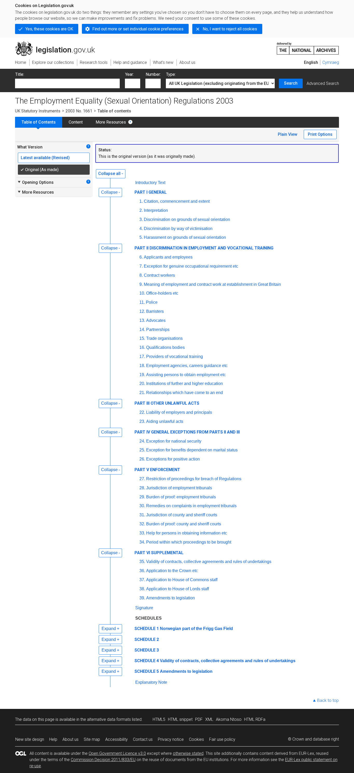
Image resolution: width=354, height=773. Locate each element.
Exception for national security (173, 441)
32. (142, 524)
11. (142, 302)
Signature (144, 608)
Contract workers (159, 275)
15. (142, 338)
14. (142, 329)
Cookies (196, 739)
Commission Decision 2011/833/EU (103, 759)
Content (76, 122)
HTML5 (159, 719)
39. (142, 598)
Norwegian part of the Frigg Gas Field (196, 628)
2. (141, 210)
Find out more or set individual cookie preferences (137, 28)
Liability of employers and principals (179, 412)
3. (141, 219)
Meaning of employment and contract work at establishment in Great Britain (212, 284)
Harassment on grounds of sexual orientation (185, 237)
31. (142, 515)
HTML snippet (180, 719)
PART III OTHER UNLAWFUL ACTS (166, 403)
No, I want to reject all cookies (230, 28)
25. (142, 450)
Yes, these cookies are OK (49, 28)
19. (142, 374)
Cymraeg (330, 62)
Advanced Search (323, 83)
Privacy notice (171, 739)
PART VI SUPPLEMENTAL (158, 552)
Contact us (143, 739)
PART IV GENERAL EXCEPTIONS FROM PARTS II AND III (187, 432)
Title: (19, 74)
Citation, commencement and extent (177, 201)
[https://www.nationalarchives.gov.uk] (308, 46)
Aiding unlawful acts (164, 421)
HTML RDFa (254, 719)
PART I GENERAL (150, 192)
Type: (171, 74)
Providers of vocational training (174, 356)
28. (142, 488)
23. (142, 421)
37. (142, 580)
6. (141, 257)
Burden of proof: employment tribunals (181, 497)
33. (142, 533)
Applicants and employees (168, 257)
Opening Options (35, 182)
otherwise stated (188, 753)
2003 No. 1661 (79, 111)
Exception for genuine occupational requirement (191, 266)
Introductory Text (150, 182)
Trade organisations (164, 338)
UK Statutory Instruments (37, 111)
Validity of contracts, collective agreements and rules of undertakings (208, 561)
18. (142, 365)
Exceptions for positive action (173, 459)
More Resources (111, 122)
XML (209, 719)
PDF (199, 719)
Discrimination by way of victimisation (178, 228)
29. (142, 497)
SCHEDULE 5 (146, 671)
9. (141, 284)
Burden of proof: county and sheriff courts (183, 524)
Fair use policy (222, 739)
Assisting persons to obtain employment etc (186, 374)
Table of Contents (39, 122)
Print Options (320, 134)
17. (142, 356)
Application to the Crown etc (172, 570)
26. (142, 459)
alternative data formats (109, 719)
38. (142, 589)
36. (142, 570)
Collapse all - (110, 173)
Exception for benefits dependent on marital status (192, 450)
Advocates (156, 320)
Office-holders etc (162, 293)
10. (142, 293)
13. (142, 320)
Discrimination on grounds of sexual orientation (187, 219)
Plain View (287, 134)
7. (141, 266)
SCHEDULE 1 (146, 628)
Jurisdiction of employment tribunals (179, 488)
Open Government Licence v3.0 (117, 753)
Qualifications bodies (165, 347)
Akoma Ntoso (229, 719)
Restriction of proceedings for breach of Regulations (193, 479)
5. (141, 237)
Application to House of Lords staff (177, 589)
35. (142, 561)
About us (70, 739)
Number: (153, 74)
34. (142, 542)
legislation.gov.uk (58, 43)
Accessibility (116, 739)
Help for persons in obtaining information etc (186, 533)
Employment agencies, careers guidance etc (187, 365)
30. (142, 506)
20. (142, 383)
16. (142, 347)
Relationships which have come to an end (184, 392)
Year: (129, 74)
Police (152, 302)
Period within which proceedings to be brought (188, 542)
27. (142, 479)
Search (291, 83)
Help (53, 739)
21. (142, 392)
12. (142, 311)
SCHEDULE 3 (146, 650)
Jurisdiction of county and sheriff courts (181, 515)
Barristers (155, 311)
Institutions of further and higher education (184, 383)
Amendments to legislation (170, 598)
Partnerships (157, 329)
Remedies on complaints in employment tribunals (191, 506)
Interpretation (156, 210)
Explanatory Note (151, 682)
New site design (29, 739)
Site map (92, 739)
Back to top (328, 700)
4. (141, 228)
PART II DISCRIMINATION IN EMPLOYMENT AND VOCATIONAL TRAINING (203, 248)
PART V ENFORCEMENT (157, 469)
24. (142, 441)
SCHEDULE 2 (146, 639)
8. (141, 275)
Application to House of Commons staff (181, 580)
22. (142, 412)
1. (141, 201)
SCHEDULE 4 (146, 660)
